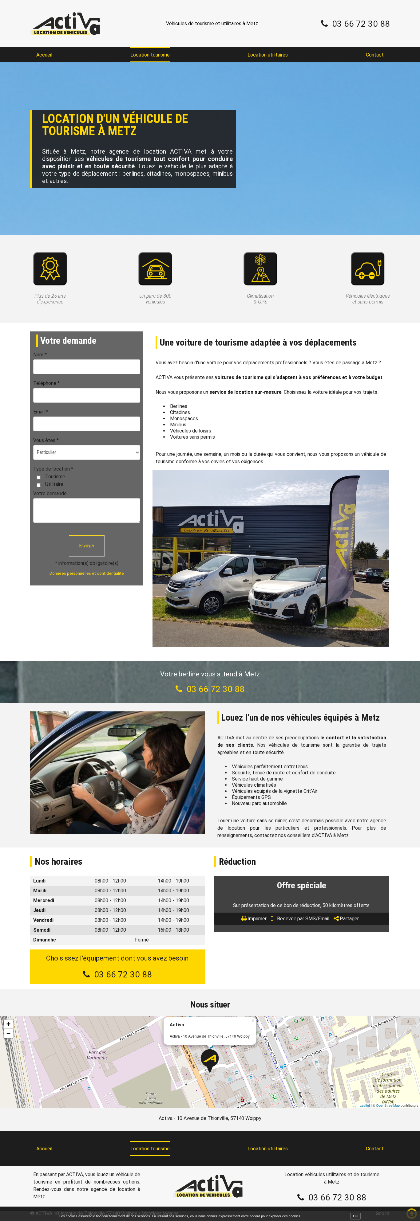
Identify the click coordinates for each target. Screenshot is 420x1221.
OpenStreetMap (388, 1105)
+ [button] (8, 1024)
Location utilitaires (268, 55)
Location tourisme (150, 55)
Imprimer (257, 919)
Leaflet (365, 1105)
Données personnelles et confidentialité (87, 573)
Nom (40, 355)
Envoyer (86, 546)
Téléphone (46, 383)
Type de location (53, 469)
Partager (349, 919)
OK (355, 1216)
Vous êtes (46, 440)
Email (40, 412)
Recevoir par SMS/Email (303, 919)
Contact (375, 55)
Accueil (44, 55)
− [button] (8, 1033)
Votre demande (50, 493)
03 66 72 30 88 (361, 24)
